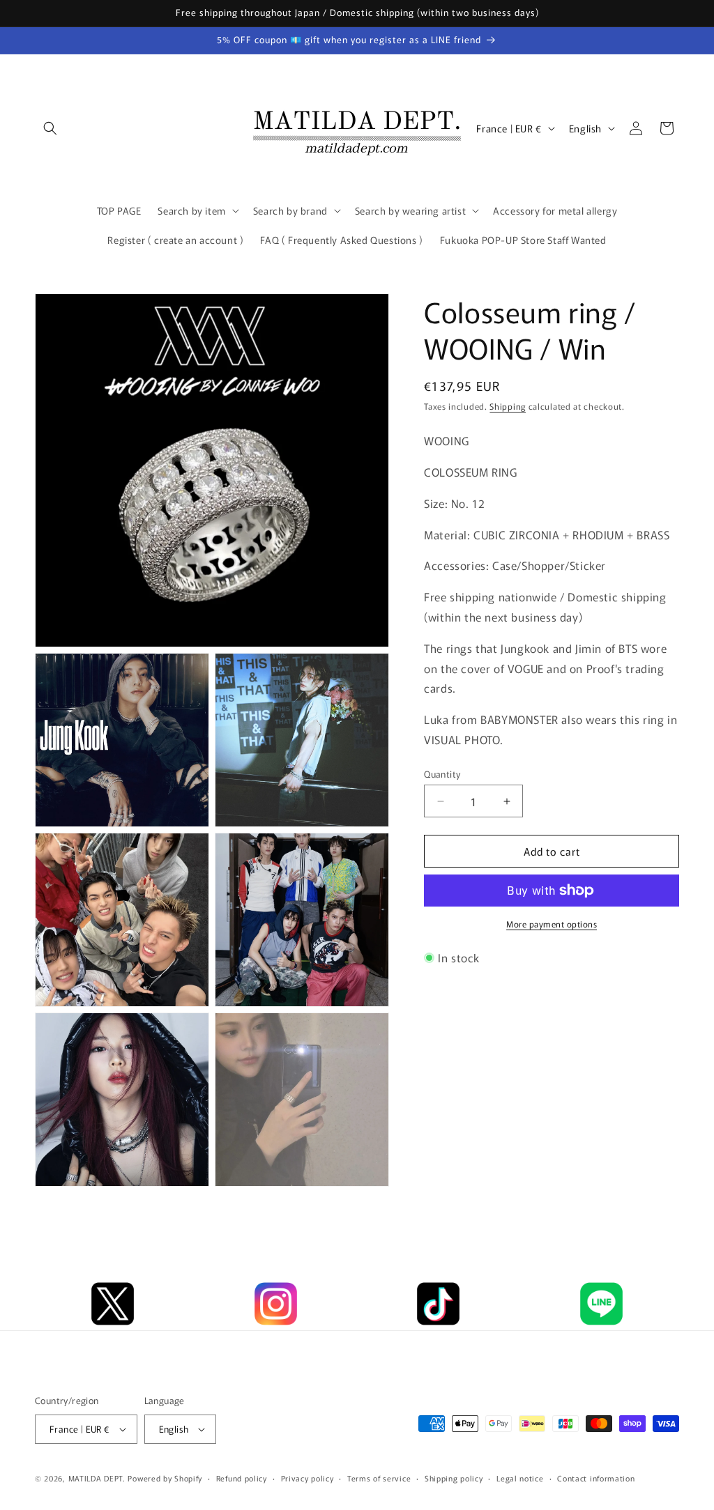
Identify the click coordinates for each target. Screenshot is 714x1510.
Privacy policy (307, 1478)
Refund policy (241, 1478)
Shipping (507, 406)
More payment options (551, 924)
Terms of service (379, 1478)
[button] (50, 128)
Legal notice (519, 1478)
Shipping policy (454, 1478)
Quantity (442, 773)
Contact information (596, 1478)
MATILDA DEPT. (97, 1478)
